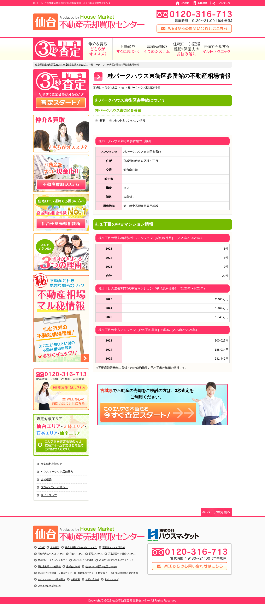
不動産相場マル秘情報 (49, 566)
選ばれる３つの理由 (83, 560)
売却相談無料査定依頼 (126, 573)
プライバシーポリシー (54, 487)
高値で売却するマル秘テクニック (116, 560)
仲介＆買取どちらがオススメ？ (81, 547)
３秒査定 (54, 547)
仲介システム (76, 553)
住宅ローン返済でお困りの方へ (101, 566)
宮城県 (97, 87)
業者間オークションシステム (52, 560)
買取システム (96, 553)
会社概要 (46, 479)
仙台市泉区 (111, 87)
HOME (41, 547)
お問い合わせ (92, 579)
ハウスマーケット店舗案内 (57, 471)
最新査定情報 (73, 566)
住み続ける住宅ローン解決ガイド (55, 573)
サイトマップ (49, 495)
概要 (102, 120)
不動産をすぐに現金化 (113, 547)
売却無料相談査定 (51, 463)
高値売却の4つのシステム (51, 553)
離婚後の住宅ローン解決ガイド (94, 573)
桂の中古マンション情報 (129, 120)
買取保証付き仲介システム (122, 553)
